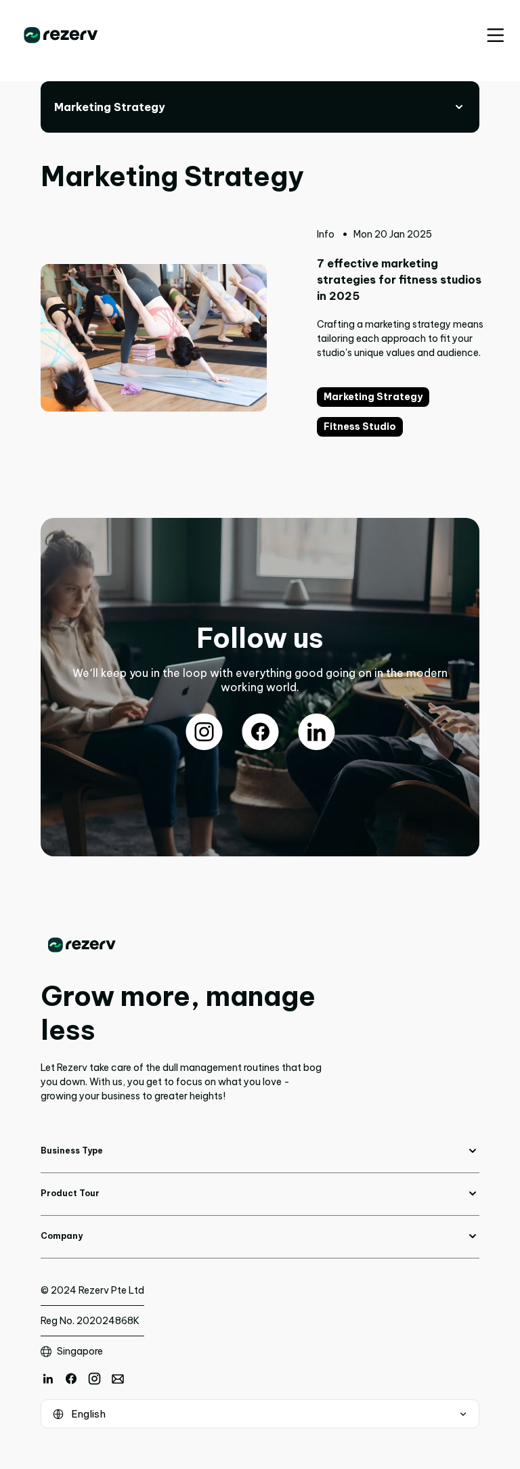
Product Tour (70, 1193)
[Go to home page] (183, 945)
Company (62, 1236)
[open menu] (495, 35)
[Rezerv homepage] (61, 35)
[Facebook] (71, 1379)
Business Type (72, 1150)
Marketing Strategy (373, 397)
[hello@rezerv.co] (118, 1379)
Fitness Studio (360, 426)
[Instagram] (94, 1379)
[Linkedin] (48, 1379)
